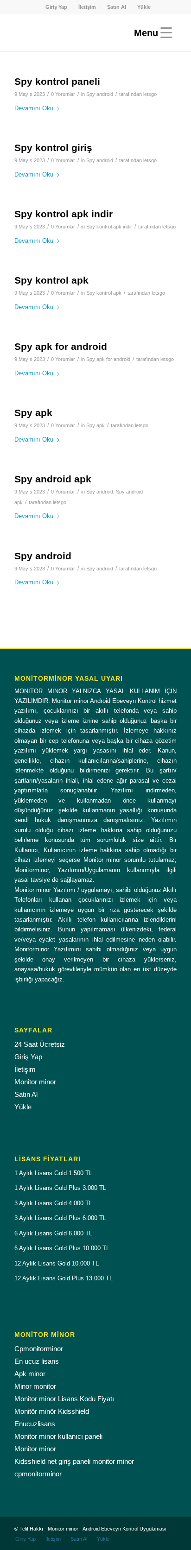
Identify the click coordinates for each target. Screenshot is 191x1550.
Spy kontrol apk (51, 280)
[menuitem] (56, 7)
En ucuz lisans (36, 1361)
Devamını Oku (33, 108)
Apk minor (29, 1374)
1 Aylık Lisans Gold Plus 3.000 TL (60, 1187)
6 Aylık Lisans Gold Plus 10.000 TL (61, 1248)
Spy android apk (52, 479)
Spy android (99, 94)
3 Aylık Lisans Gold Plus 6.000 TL (60, 1218)
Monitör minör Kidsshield (51, 1411)
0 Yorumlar (63, 94)
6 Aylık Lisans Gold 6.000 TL (53, 1233)
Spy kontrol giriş (53, 147)
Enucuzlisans (34, 1424)
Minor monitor (35, 1386)
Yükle (144, 7)
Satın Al (116, 7)
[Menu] (151, 32)
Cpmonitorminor (38, 1349)
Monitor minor (35, 1082)
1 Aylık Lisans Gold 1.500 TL (53, 1173)
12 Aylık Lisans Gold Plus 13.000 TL (63, 1278)
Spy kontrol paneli (57, 81)
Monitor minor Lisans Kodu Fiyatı (64, 1399)
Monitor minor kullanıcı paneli (58, 1436)
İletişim (87, 7)
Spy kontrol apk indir (63, 214)
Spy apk (33, 412)
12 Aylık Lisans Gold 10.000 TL (56, 1263)
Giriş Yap (56, 7)
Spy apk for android (60, 346)
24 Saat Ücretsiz (39, 1044)
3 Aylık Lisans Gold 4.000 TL (53, 1203)
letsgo (150, 94)
